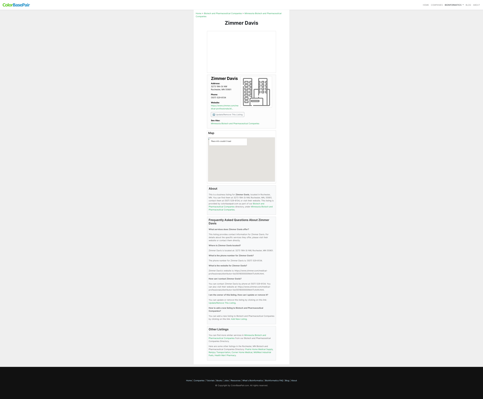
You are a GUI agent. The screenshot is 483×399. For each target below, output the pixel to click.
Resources (235, 380)
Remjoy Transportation (219, 352)
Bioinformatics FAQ (274, 380)
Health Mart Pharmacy (225, 355)
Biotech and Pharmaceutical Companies (223, 13)
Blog (468, 5)
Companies (437, 5)
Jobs (226, 380)
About (476, 5)
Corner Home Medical (242, 352)
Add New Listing (239, 319)
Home (426, 5)
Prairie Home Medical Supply (259, 349)
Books (219, 380)
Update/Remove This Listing (222, 303)
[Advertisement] (182, 49)
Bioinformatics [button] (453, 5)
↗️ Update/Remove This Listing (228, 114)
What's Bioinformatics (252, 380)
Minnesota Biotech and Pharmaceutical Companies (235, 123)
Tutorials (210, 380)
